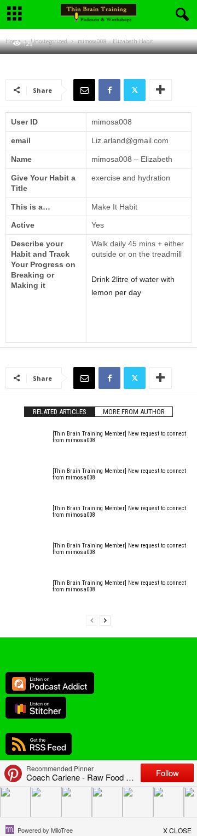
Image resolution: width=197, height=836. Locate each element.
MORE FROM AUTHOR (134, 412)
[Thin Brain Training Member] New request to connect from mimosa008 (119, 437)
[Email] (84, 90)
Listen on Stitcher (35, 708)
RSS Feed (38, 744)
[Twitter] (135, 90)
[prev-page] (91, 620)
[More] (160, 90)
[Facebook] (109, 90)
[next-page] (105, 620)
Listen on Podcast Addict (49, 683)
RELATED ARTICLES (59, 412)
